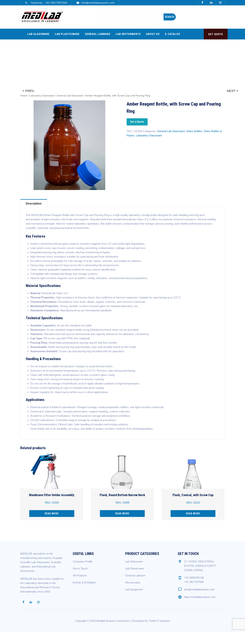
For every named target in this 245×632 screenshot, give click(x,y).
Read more (52, 513)
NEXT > (232, 91)
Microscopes (132, 582)
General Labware (97, 34)
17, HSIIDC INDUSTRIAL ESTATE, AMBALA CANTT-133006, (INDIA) (200, 566)
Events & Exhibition (84, 582)
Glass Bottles (194, 131)
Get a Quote (137, 121)
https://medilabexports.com (200, 596)
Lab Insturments (128, 34)
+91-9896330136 (194, 577)
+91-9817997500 (56, 2)
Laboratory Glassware (41, 95)
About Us (153, 34)
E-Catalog (172, 34)
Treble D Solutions (159, 620)
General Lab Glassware (69, 95)
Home (23, 95)
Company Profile (82, 561)
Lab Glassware (38, 34)
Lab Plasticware (67, 34)
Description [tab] (34, 203)
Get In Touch (80, 568)
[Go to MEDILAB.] (172, 54)
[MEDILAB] (42, 17)
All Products (80, 575)
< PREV (28, 91)
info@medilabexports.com (98, 2)
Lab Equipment (134, 589)
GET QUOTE (215, 34)
